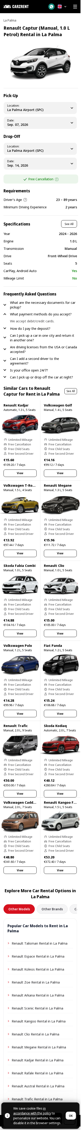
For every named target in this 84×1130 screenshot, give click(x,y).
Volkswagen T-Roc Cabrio (25, 485)
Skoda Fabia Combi (19, 565)
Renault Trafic (16, 725)
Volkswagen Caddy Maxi (24, 802)
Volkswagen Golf (58, 405)
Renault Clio (54, 565)
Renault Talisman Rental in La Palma (39, 943)
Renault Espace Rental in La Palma (38, 956)
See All (69, 224)
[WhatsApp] (51, 6)
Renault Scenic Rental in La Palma (37, 1008)
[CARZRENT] (23, 6)
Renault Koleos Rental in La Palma (38, 969)
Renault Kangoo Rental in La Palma (39, 1021)
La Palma (10, 20)
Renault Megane (58, 485)
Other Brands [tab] (52, 909)
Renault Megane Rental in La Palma (39, 1047)
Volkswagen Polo (18, 645)
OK (71, 1116)
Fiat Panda (53, 645)
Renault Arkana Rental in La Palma (38, 995)
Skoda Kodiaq (55, 725)
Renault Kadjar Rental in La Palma (37, 1060)
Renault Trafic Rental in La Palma (37, 1099)
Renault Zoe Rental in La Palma (36, 982)
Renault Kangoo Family (63, 802)
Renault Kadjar (16, 405)
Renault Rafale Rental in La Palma (37, 1073)
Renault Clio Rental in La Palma (35, 1034)
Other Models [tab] (19, 909)
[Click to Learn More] (56, 179)
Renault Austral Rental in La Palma (38, 1086)
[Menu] (75, 6)
